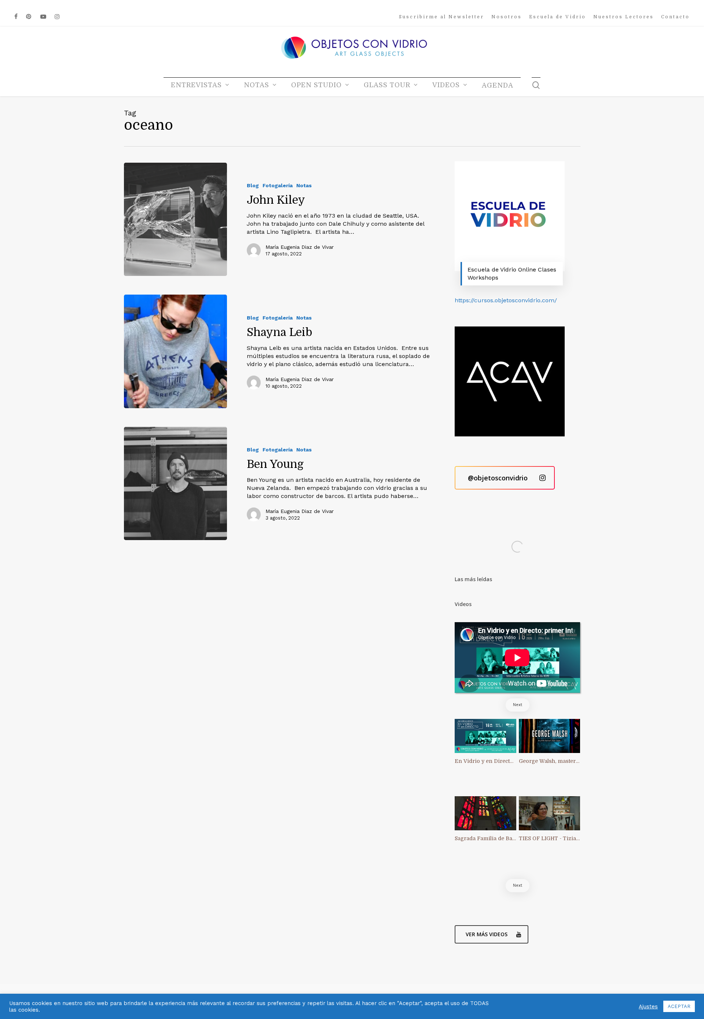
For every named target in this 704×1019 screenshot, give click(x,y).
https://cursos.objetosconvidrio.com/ (506, 300)
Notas (304, 185)
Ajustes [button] (648, 1006)
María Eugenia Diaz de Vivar (299, 247)
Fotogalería (278, 185)
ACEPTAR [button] (679, 1006)
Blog (253, 185)
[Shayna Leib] (175, 351)
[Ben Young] (175, 483)
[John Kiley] (175, 219)
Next (517, 704)
